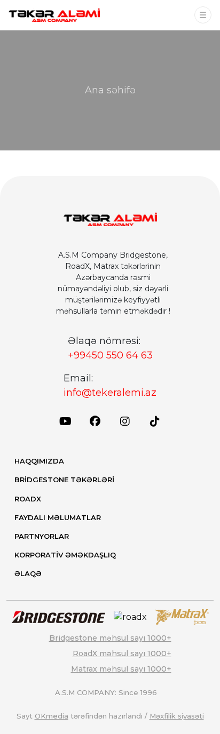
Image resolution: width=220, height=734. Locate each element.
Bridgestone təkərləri (64, 479)
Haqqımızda (39, 461)
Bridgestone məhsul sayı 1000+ (110, 638)
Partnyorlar (41, 536)
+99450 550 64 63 (110, 355)
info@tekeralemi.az (110, 392)
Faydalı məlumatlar (57, 517)
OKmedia (51, 716)
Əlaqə (28, 573)
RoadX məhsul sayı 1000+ (122, 653)
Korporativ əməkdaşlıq (65, 554)
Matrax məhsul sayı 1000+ (121, 669)
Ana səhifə (110, 90)
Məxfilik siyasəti (177, 716)
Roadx (27, 498)
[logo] (54, 15)
